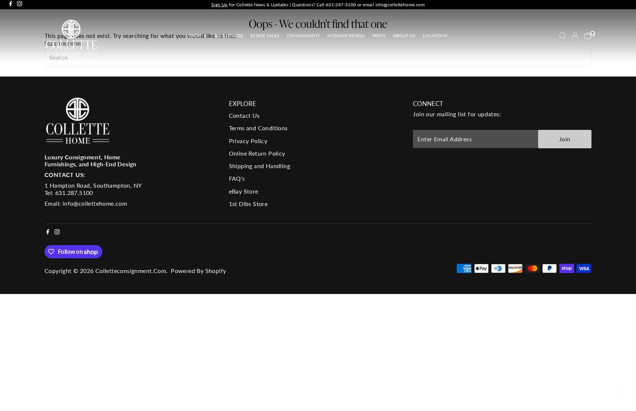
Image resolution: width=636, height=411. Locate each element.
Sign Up (219, 4)
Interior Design (346, 35)
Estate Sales (264, 35)
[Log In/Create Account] (575, 35)
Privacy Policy (248, 140)
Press (379, 35)
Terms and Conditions (258, 127)
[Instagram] (19, 4)
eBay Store (243, 191)
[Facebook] (10, 4)
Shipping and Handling (259, 165)
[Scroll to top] (621, 390)
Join (564, 138)
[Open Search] (562, 35)
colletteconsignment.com (130, 270)
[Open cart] (587, 35)
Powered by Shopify (198, 270)
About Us (404, 35)
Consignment (303, 35)
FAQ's (237, 178)
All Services (228, 35)
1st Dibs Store (248, 203)
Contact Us (244, 115)
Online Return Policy (257, 153)
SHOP (195, 35)
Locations (435, 35)
